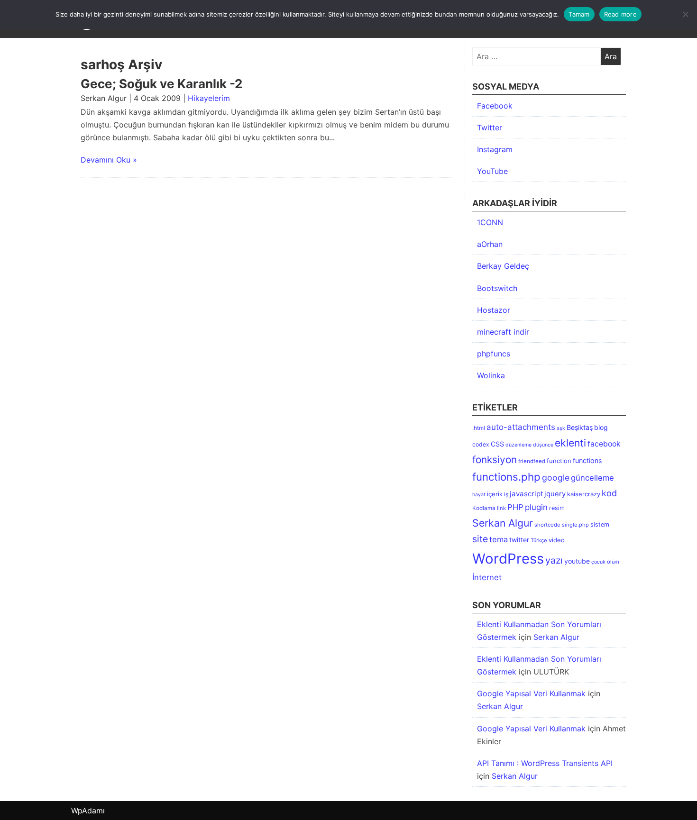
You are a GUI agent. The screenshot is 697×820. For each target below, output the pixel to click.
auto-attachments (520, 427)
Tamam (579, 14)
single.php (575, 524)
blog (601, 427)
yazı (554, 560)
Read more (620, 14)
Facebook (495, 105)
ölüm (613, 561)
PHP (515, 507)
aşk (561, 428)
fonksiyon (494, 459)
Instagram (495, 149)
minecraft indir (503, 332)
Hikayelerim (209, 98)
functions (587, 460)
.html (478, 428)
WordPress (508, 558)
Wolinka (491, 375)
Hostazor (493, 310)
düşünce (543, 445)
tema (498, 539)
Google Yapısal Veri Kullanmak (531, 693)
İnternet (487, 577)
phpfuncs (493, 353)
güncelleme (592, 478)
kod (609, 493)
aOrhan (490, 244)
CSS (497, 444)
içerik (495, 494)
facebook (604, 443)
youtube (577, 561)
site (480, 539)
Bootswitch (497, 288)
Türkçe (539, 540)
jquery (555, 494)
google (555, 478)
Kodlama (483, 508)
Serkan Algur (502, 523)
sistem (599, 524)
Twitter (489, 127)
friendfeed (531, 461)
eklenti (570, 443)
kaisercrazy (583, 494)
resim (557, 507)
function (559, 461)
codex (480, 444)
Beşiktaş (580, 427)
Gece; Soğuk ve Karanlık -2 (161, 83)
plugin (536, 507)
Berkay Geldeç (503, 266)
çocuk (598, 562)
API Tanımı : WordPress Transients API (545, 763)
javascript (526, 493)
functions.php (506, 476)
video (557, 540)
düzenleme (518, 445)
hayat (479, 495)
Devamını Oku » (109, 159)
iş (506, 494)
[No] (685, 14)
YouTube (492, 171)
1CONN (490, 222)
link (501, 508)
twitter (519, 540)
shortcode (547, 524)
